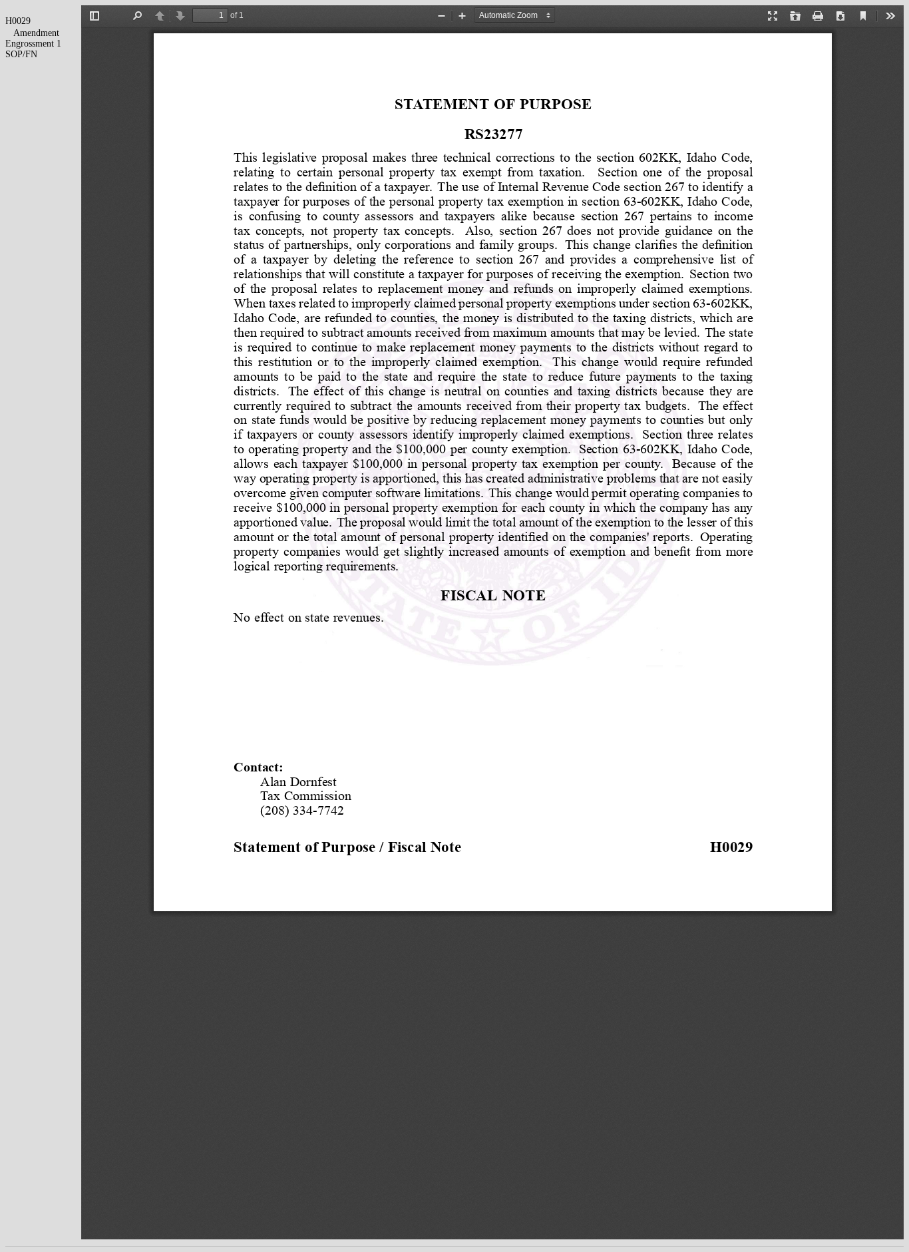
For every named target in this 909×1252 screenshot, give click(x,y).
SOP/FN (21, 54)
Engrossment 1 (33, 44)
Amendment (36, 33)
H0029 (18, 21)
